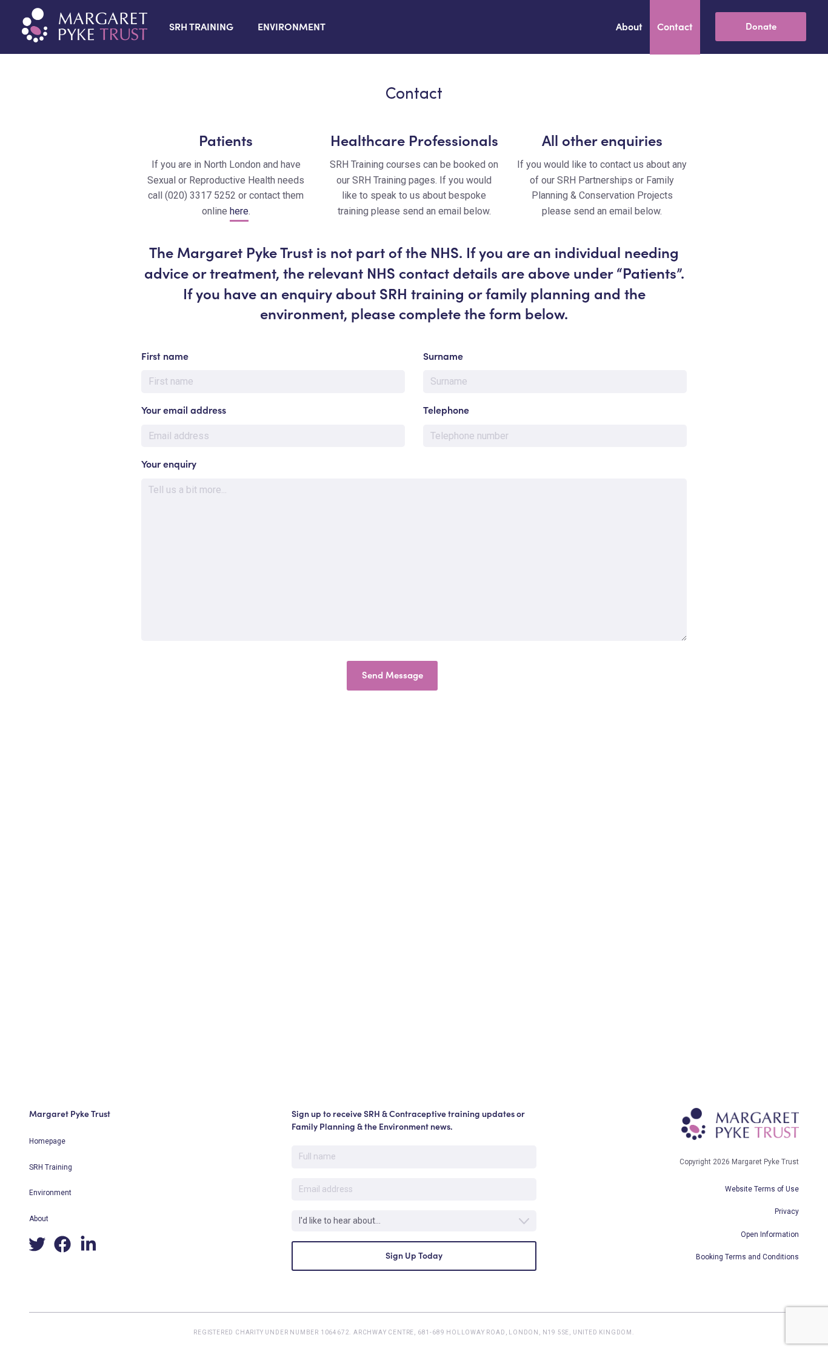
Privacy (787, 1211)
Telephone (446, 410)
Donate (761, 26)
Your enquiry (168, 464)
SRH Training (50, 1167)
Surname (443, 356)
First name (165, 356)
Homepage (47, 1141)
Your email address (183, 410)
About (38, 1218)
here (239, 211)
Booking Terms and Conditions (747, 1257)
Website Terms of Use (762, 1189)
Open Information (770, 1234)
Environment (50, 1192)
